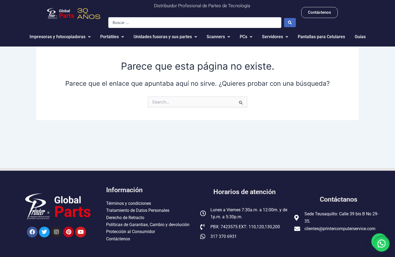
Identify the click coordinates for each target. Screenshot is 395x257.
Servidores (272, 36)
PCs (243, 36)
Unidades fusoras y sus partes (163, 36)
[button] (382, 243)
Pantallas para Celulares (321, 36)
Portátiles (109, 36)
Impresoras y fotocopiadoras (57, 36)
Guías (360, 36)
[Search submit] (290, 22)
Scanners (216, 36)
